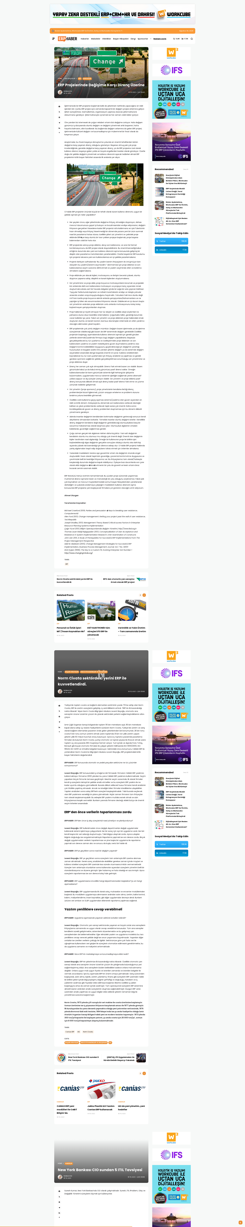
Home (60, 79)
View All (185, 169)
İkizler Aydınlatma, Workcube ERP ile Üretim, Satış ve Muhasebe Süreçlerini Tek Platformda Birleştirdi (99, 31)
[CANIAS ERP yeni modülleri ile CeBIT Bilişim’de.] (71, 1088)
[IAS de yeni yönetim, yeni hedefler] (132, 1088)
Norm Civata (88, 1032)
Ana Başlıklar (69, 79)
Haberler (60, 1102)
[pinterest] (59, 117)
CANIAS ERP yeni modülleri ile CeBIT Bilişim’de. (67, 1109)
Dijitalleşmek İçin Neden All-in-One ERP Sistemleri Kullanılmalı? (176, 221)
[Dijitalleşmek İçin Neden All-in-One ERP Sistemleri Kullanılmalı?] (159, 221)
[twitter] (59, 112)
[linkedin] (59, 128)
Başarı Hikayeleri (71, 672)
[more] (59, 133)
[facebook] (59, 106)
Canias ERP (69, 1032)
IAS (78, 1032)
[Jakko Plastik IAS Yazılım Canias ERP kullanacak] (101, 1088)
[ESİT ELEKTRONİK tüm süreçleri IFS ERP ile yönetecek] (101, 610)
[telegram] (59, 123)
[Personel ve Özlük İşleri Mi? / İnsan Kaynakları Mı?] (71, 610)
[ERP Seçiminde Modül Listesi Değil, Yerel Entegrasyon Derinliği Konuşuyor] (159, 191)
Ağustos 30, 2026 (186, 31)
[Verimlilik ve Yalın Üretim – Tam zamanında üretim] (132, 610)
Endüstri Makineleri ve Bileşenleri (94, 672)
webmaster (68, 91)
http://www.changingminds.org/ (78, 553)
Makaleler (87, 79)
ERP (79, 79)
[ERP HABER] (67, 38)
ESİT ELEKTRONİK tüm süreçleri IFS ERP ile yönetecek (98, 631)
